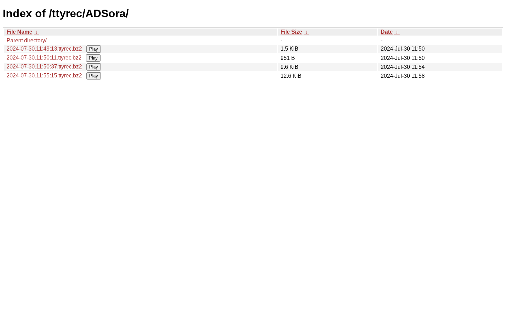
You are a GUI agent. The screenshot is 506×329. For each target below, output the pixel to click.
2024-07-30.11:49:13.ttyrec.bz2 (44, 49)
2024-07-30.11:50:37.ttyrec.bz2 (44, 67)
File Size (291, 32)
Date (387, 32)
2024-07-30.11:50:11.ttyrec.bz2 (44, 58)
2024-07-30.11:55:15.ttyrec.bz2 (44, 75)
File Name (19, 32)
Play (93, 49)
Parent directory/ (26, 40)
